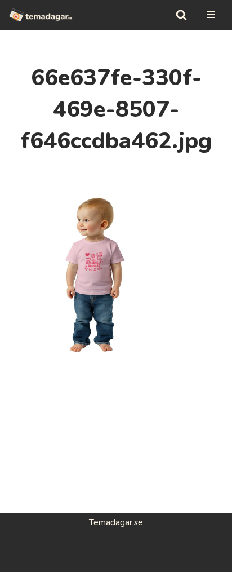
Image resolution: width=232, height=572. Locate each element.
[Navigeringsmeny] (211, 15)
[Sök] (181, 14)
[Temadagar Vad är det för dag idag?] (40, 15)
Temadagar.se (116, 522)
